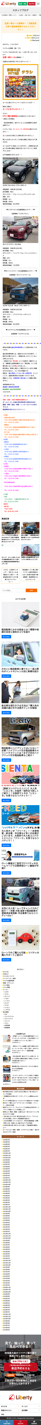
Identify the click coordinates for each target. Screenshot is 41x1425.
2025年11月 (7, 1155)
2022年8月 (6, 1243)
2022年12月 (7, 1234)
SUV (5, 1014)
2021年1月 (6, 1285)
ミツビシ (7, 1007)
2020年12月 (7, 1287)
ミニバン (7, 1021)
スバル (6, 994)
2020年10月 (7, 1292)
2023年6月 (6, 1220)
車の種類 (6, 1012)
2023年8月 (6, 1216)
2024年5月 (6, 1196)
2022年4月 (6, 1252)
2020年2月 (6, 1310)
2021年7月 (6, 1272)
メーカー (6, 990)
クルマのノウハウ (8, 976)
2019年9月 (6, 1321)
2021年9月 (6, 1267)
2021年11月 (7, 1263)
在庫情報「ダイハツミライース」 (20, 275)
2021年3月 (6, 1281)
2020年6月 (6, 1301)
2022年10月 (7, 1238)
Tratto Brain (30, 1418)
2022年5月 (6, 1249)
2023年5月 (6, 1222)
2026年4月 (6, 1144)
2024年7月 (6, 1191)
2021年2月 (6, 1283)
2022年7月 (6, 1245)
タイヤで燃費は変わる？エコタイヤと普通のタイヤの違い (21, 1101)
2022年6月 (6, 1247)
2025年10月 (7, 1158)
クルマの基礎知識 (8, 981)
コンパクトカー (9, 1016)
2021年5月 (6, 1276)
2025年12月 (7, 1153)
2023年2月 (6, 1229)
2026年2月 (6, 1149)
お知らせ (6, 974)
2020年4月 (6, 1305)
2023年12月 (7, 1207)
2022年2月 (6, 1256)
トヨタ (6, 998)
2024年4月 (6, 1198)
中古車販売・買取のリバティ (9, 15)
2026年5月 (6, 1142)
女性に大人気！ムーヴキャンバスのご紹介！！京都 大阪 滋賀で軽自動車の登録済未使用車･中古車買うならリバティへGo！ (20, 912)
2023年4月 (6, 1225)
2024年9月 (6, 1187)
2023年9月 (6, 1213)
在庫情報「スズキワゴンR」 (20, 334)
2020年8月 (6, 1296)
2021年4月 (6, 1278)
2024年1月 (6, 1204)
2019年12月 (7, 1314)
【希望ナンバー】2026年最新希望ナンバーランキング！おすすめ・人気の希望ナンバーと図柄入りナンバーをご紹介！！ (25, 1038)
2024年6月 (6, 1193)
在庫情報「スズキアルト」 (20, 213)
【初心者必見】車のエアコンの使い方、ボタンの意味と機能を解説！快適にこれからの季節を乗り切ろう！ (25, 1058)
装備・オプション (8, 983)
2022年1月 (6, 1258)
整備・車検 (22, 4)
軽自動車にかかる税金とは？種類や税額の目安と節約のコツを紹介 (20, 630)
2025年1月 (6, 1178)
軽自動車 (7, 1028)
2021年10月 (7, 1265)
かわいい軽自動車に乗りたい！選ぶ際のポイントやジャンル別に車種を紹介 (20, 670)
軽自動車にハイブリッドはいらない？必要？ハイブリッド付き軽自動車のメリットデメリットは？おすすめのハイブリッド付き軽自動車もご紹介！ (20, 751)
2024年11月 (7, 1182)
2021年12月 (7, 1260)
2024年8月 (6, 1189)
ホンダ (6, 1003)
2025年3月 (6, 1173)
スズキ (6, 992)
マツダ (6, 1005)
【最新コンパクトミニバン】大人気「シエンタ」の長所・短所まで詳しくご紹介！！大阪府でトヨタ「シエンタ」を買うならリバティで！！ (20, 792)
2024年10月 (7, 1184)
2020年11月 (7, 1289)
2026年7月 (6, 1140)
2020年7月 (6, 1298)
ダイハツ (7, 996)
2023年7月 (6, 1218)
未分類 (21, 15)
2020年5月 (6, 1303)
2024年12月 (7, 1180)
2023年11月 (7, 1209)
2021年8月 (6, 1269)
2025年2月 (6, 1175)
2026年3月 (6, 1146)
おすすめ (6, 972)
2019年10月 (7, 1319)
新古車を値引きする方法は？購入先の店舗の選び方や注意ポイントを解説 (20, 706)
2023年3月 (6, 1227)
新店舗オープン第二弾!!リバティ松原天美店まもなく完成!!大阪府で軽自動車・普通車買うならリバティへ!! (30, 575)
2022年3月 (6, 1254)
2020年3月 (6, 1307)
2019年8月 (6, 1323)
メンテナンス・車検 (9, 978)
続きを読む (6, 637)
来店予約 (32, 4)
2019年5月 (6, 1330)
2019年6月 (6, 1328)
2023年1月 (6, 1231)
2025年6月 (6, 1167)
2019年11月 (7, 1316)
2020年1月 (6, 1312)
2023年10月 (7, 1211)
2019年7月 (6, 1325)
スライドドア (8, 1019)
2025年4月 (6, 1171)
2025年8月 (6, 1162)
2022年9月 (6, 1240)
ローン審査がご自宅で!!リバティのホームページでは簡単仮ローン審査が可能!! (20, 865)
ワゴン (6, 1023)
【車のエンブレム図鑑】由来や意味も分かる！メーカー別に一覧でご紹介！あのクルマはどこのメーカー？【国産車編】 (25, 1048)
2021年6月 (6, 1274)
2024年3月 (6, 1200)
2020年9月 (6, 1294)
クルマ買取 (6, 987)
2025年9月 (6, 1160)
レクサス (7, 1010)
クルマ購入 (6, 985)
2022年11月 (7, 1236)
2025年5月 (6, 1169)
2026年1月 (6, 1151)
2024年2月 (6, 1202)
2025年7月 (6, 1164)
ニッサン (7, 1001)
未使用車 (7, 1025)
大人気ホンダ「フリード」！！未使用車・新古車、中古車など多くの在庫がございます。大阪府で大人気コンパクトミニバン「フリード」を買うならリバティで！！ (20, 835)
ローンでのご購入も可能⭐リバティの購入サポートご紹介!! (20, 953)
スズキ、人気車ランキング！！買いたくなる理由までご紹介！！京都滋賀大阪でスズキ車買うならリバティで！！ (10, 576)
